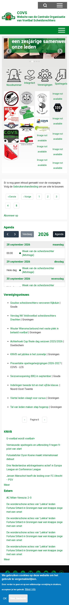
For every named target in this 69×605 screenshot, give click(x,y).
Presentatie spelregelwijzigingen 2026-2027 (35, 363)
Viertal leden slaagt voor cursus (28, 398)
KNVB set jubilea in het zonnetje (28, 354)
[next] (15, 234)
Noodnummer (14, 84)
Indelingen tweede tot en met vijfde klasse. (34, 385)
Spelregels (61, 83)
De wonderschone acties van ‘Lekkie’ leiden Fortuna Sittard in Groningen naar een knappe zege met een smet (34, 508)
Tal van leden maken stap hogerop (29, 407)
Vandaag (27, 234)
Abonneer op (11, 215)
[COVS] (8, 16)
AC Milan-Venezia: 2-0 (18, 497)
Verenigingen (45, 84)
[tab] (30, 61)
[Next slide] (60, 51)
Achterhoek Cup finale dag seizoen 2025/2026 (36, 341)
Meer (7, 484)
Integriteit (29, 82)
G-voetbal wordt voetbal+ (20, 438)
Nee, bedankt (18, 598)
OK (5, 598)
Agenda (59, 234)
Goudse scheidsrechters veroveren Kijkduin (34, 302)
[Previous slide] (9, 51)
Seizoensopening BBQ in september (30, 376)
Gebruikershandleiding (25, 186)
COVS (22, 13)
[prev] (7, 234)
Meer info (30, 589)
